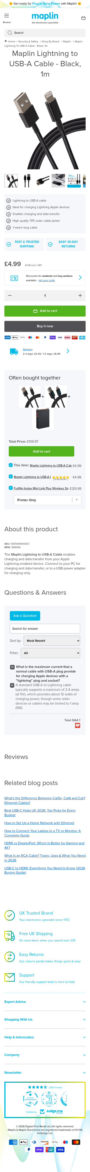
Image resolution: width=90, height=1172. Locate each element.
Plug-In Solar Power (46, 3)
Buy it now (45, 326)
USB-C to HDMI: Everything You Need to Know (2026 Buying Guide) (44, 870)
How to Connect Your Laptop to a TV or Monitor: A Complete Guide (42, 833)
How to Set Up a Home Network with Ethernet (39, 822)
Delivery (28, 349)
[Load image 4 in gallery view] (58, 181)
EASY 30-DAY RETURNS (68, 244)
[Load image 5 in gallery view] (74, 181)
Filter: (14, 653)
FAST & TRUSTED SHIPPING (27, 244)
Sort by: (15, 641)
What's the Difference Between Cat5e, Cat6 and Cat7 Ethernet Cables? (44, 800)
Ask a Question (25, 615)
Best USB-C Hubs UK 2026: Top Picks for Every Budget (40, 813)
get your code (46, 280)
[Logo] (45, 18)
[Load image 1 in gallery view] (11, 181)
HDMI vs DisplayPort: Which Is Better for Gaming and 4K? (44, 845)
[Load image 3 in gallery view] (42, 181)
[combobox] (45, 33)
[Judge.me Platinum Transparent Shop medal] (30, 1099)
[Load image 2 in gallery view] (27, 181)
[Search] (8, 33)
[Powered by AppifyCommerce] (77, 725)
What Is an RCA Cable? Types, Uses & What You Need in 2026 (45, 858)
